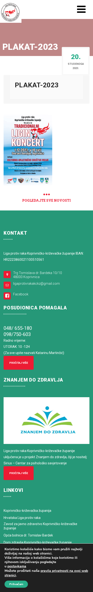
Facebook (20, 294)
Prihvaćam (16, 584)
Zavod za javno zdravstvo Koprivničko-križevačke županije (40, 526)
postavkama (16, 566)
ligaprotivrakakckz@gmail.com (36, 283)
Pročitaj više (18, 362)
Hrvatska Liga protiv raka (22, 518)
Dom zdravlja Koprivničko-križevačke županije (38, 542)
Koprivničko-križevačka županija (27, 511)
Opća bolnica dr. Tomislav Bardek (28, 535)
